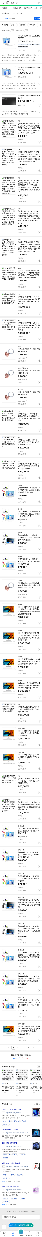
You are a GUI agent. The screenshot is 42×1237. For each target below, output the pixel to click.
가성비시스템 (6, 1155)
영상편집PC (6, 1201)
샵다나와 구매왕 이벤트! (11, 1181)
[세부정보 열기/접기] (37, 1217)
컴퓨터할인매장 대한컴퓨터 (10, 1130)
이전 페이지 (9, 1048)
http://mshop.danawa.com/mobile (17, 1166)
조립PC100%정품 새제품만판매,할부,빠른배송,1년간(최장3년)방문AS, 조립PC (16, 1150)
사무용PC (5, 1198)
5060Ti (22, 1155)
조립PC (12, 1175)
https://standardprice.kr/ (14, 1146)
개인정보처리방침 (23, 1211)
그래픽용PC (14, 1198)
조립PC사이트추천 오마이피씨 (11, 1109)
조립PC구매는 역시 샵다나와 (11, 1163)
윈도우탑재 (24, 1121)
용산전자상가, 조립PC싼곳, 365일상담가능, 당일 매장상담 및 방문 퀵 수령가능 (16, 1194)
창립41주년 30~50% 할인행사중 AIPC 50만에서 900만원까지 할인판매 (16, 1137)
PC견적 (5, 1175)
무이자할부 (6, 1178)
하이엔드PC (15, 1121)
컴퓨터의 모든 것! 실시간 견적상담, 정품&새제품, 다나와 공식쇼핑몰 (16, 1170)
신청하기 (36, 1104)
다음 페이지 (33, 1048)
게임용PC (19, 1175)
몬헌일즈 (14, 1155)
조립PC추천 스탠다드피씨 (10, 1143)
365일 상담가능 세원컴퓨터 (10, 1186)
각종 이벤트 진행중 (9, 1204)
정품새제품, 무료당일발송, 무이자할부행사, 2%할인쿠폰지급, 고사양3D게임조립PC (16, 1117)
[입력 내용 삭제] (39, 3)
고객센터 (32, 1211)
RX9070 (5, 1158)
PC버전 (9, 1211)
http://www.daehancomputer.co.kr (17, 1133)
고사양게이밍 (6, 1121)
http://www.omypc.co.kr (13, 1112)
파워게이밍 (6, 1124)
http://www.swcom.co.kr (13, 1190)
